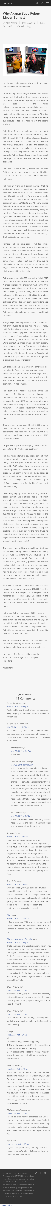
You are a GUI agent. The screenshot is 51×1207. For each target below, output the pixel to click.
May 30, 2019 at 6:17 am (21, 751)
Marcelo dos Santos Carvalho (19, 939)
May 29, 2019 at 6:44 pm (17, 706)
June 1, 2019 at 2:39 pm (17, 1014)
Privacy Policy (6, 1205)
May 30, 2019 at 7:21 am (17, 836)
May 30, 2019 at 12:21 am (18, 727)
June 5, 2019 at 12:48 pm (18, 1069)
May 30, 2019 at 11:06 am (22, 765)
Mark (9, 915)
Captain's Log (24, 26)
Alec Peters (11, 22)
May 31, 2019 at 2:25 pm (21, 816)
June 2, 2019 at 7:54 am (17, 1035)
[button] (47, 3)
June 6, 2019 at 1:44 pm (17, 1113)
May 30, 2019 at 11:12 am (18, 918)
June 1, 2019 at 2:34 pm (17, 990)
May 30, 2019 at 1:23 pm (17, 942)
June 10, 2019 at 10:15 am (18, 1144)
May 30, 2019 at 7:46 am (17, 884)
